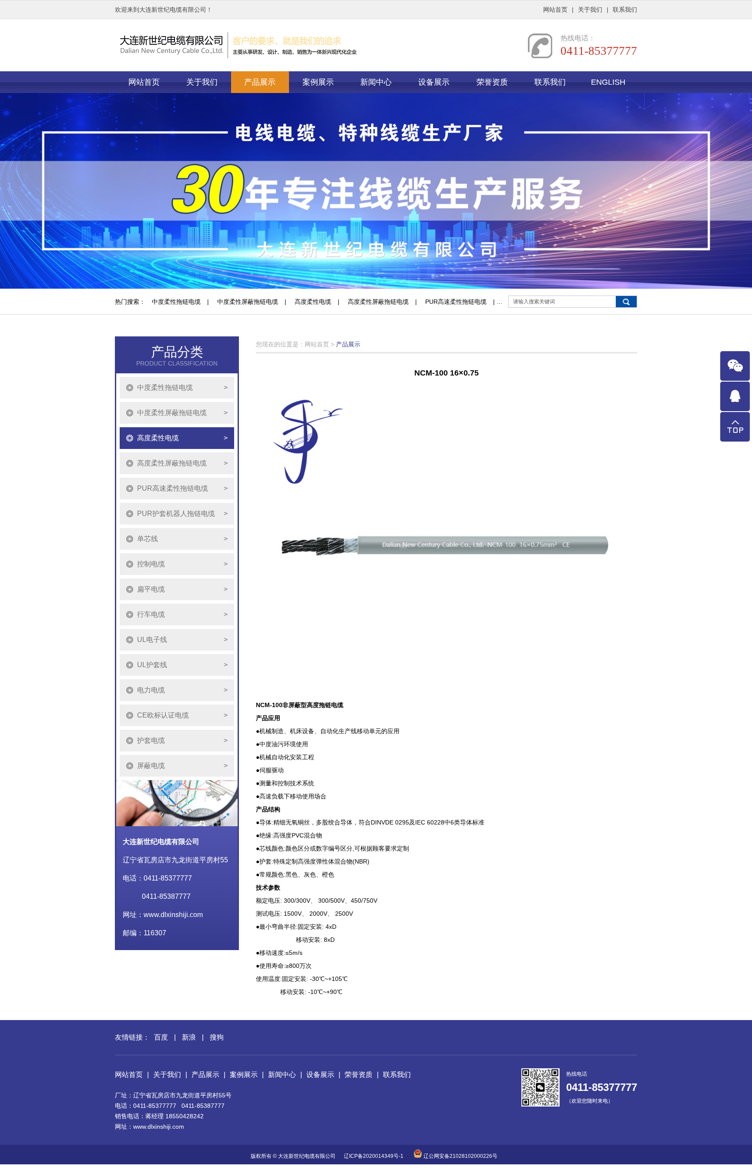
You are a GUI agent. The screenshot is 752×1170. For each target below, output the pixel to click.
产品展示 (259, 82)
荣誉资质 (492, 82)
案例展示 (318, 82)
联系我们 (625, 9)
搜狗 (217, 1037)
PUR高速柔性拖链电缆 (456, 301)
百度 (161, 1037)
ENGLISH (608, 82)
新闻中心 (376, 82)
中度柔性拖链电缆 (176, 301)
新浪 (189, 1037)
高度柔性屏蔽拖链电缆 (378, 301)
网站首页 (555, 9)
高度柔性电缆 (313, 301)
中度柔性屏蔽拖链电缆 (247, 301)
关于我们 (590, 9)
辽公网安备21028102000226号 (459, 1156)
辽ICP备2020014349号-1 (373, 1156)
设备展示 (434, 82)
